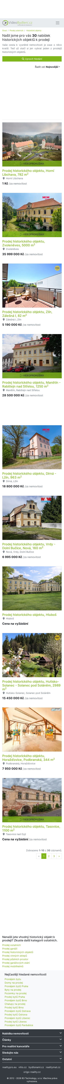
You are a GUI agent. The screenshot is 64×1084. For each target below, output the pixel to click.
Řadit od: (46, 66)
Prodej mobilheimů (12, 966)
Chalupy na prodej (15, 1003)
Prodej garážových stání (16, 962)
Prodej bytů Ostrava (16, 1014)
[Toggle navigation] (58, 23)
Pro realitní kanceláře (15, 1046)
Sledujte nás (10, 1052)
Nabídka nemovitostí (15, 1033)
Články (6, 1039)
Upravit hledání (33, 58)
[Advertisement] (32, 9)
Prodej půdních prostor (15, 959)
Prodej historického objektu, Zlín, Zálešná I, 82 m (27, 314)
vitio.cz (22, 1067)
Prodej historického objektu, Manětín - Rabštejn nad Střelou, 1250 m (31, 384)
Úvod (4, 30)
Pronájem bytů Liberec (17, 1018)
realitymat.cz (53, 1067)
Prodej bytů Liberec (16, 1021)
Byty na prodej (13, 989)
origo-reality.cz (32, 1071)
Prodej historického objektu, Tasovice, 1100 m (31, 828)
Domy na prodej (14, 982)
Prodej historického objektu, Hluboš (29, 615)
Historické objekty (33, 30)
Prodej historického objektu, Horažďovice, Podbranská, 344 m (28, 758)
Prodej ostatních (16, 30)
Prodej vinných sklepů (14, 955)
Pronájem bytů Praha (16, 986)
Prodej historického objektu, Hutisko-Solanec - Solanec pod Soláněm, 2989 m (31, 685)
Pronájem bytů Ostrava (18, 1011)
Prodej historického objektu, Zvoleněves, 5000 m (23, 243)
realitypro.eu (9, 1067)
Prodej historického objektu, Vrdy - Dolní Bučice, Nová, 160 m (28, 546)
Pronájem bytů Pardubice (19, 1025)
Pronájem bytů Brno (16, 1000)
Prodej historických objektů (17, 952)
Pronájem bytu (13, 979)
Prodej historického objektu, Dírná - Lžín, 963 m (29, 475)
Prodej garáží (9, 948)
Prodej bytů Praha (15, 996)
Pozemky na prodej (15, 993)
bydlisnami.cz (36, 1067)
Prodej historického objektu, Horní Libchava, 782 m (28, 172)
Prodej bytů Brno (14, 1007)
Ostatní (7, 1059)
